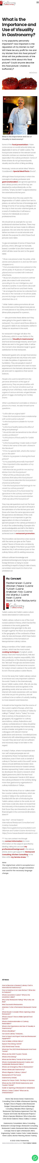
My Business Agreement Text (22, 1111)
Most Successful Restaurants (12, 1004)
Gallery (26, 1119)
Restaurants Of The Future (11, 1075)
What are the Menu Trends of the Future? (17, 1059)
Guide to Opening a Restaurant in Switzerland (18, 1088)
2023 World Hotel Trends (11, 1046)
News (21, 1119)
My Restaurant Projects (26, 1114)
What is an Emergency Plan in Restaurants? (17, 1067)
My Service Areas (17, 1099)
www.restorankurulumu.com (12, 1143)
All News (5, 980)
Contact (33, 1119)
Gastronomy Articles (9, 1077)
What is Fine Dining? (9, 1057)
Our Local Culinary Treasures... (13, 1034)
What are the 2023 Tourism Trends (14, 1054)
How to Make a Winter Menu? (12, 1041)
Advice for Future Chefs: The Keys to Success (18, 1080)
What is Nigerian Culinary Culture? (14, 1072)
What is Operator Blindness (13, 1116)
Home (8, 1099)
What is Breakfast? (8, 1031)
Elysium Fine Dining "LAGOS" (12, 1044)
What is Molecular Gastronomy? (13, 1069)
